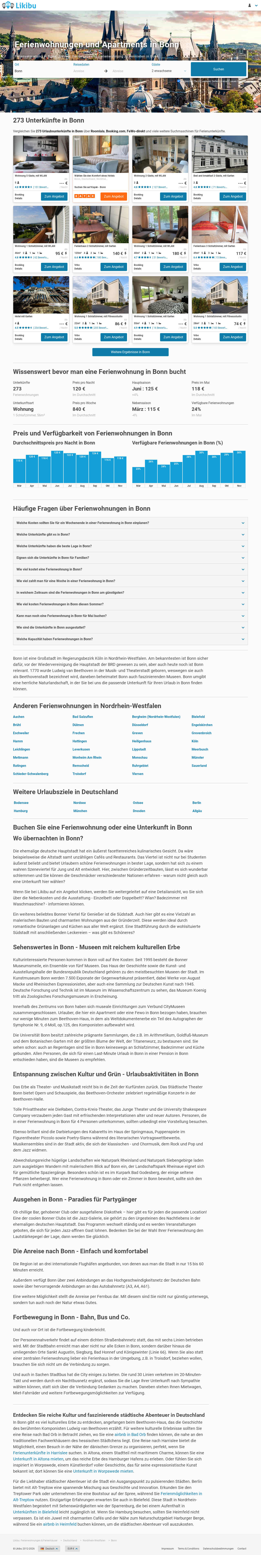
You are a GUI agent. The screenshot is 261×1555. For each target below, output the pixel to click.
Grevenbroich (201, 733)
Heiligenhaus (141, 741)
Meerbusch (200, 749)
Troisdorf (79, 774)
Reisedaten (81, 64)
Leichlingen (21, 749)
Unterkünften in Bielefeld (35, 1512)
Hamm (18, 741)
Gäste (156, 64)
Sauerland (199, 766)
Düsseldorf (140, 725)
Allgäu (197, 811)
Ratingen (19, 766)
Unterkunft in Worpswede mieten (103, 1471)
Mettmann (20, 757)
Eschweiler (21, 733)
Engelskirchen (202, 725)
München (80, 811)
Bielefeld (198, 717)
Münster (198, 757)
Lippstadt (139, 749)
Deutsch (49, 1548)
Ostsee (138, 803)
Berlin (196, 803)
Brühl (17, 725)
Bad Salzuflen (83, 717)
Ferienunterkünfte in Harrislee (40, 1452)
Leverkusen (81, 749)
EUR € (71, 1548)
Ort (17, 64)
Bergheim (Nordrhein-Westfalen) (156, 717)
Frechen (79, 733)
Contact (242, 1548)
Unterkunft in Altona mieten (38, 1459)
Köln (195, 741)
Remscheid (81, 766)
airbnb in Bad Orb (130, 1434)
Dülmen (78, 725)
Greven (137, 733)
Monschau (139, 757)
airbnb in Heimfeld (59, 1524)
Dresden (139, 811)
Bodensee (21, 803)
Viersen (137, 774)
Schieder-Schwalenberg (30, 774)
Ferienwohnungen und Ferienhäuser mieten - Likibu (19, 5)
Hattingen (80, 741)
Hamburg (21, 811)
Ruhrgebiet (140, 766)
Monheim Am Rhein (87, 757)
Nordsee (79, 803)
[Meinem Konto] (253, 5)
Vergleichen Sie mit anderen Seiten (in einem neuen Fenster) (213, 81)
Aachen (18, 717)
